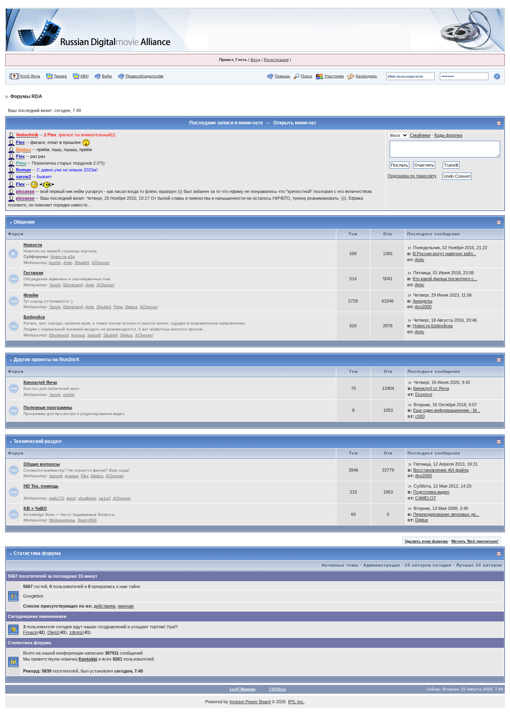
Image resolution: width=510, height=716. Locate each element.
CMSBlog (277, 689)
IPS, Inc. (296, 701)
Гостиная (33, 272)
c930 (420, 416)
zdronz (76, 632)
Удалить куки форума (426, 541)
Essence (423, 394)
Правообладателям (144, 76)
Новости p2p (63, 256)
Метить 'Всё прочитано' (474, 541)
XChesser (101, 262)
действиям (105, 606)
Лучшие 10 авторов (479, 565)
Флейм (31, 295)
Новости (33, 244)
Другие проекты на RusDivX (46, 359)
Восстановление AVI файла (441, 470)
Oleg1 (53, 632)
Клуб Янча (30, 76)
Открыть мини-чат (294, 123)
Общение (24, 222)
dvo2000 (423, 306)
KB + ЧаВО (35, 508)
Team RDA (87, 520)
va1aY (104, 498)
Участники (334, 76)
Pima (118, 307)
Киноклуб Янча (40, 382)
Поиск (306, 76)
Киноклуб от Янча (431, 388)
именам (126, 606)
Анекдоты (422, 301)
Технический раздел (38, 441)
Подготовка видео (431, 492)
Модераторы (62, 520)
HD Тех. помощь (41, 486)
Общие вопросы (42, 464)
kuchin (55, 262)
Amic (67, 262)
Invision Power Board (250, 701)
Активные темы (340, 565)
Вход (255, 59)
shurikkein (87, 498)
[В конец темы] (409, 247)
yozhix (69, 394)
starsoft (94, 335)
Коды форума (448, 135)
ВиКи (107, 76)
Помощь (282, 76)
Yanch (55, 285)
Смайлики (420, 135)
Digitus (131, 307)
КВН (84, 76)
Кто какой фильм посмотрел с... (445, 278)
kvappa (78, 335)
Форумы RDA (26, 96)
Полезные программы (48, 407)
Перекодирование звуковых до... (446, 514)
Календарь (366, 76)
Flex (84, 476)
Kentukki (87, 659)
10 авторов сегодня (428, 565)
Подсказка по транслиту (412, 175)
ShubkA (82, 262)
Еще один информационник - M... (446, 410)
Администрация (381, 565)
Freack (30, 632)
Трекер (60, 76)
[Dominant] (73, 285)
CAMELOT (425, 498)
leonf (71, 498)
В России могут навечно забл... (444, 253)
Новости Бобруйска (433, 325)
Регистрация (276, 59)
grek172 (56, 498)
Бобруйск (34, 317)
